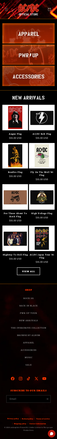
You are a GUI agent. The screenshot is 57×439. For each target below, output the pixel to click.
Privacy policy (13, 418)
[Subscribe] (47, 399)
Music (28, 357)
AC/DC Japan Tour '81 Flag (42, 256)
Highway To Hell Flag (15, 254)
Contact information (37, 423)
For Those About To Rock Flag (15, 215)
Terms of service (43, 419)
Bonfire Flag (15, 172)
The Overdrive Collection (28, 327)
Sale (28, 364)
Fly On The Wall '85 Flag (41, 174)
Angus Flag (15, 133)
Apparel (28, 342)
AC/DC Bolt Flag (41, 133)
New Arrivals (28, 320)
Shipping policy (20, 423)
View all (28, 271)
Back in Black (28, 305)
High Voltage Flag (41, 213)
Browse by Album (28, 335)
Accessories (28, 349)
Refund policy (27, 419)
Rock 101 (28, 298)
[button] (6, 9)
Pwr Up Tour (28, 312)
